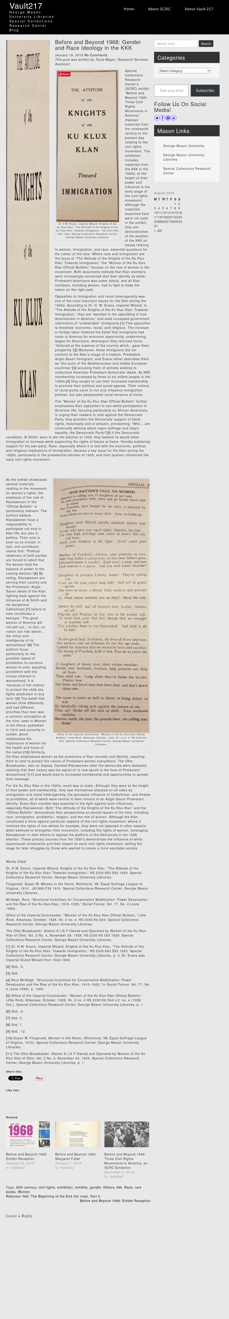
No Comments (96, 55)
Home (129, 9)
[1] (122, 323)
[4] (68, 381)
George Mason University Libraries (183, 157)
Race (128, 1187)
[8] (30, 645)
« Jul (158, 230)
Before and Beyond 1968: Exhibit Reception (26, 1156)
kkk (119, 1187)
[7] (28, 609)
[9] (18, 698)
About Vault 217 (199, 9)
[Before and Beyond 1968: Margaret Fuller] (77, 1134)
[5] (108, 432)
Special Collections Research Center (187, 170)
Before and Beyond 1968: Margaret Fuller (76, 1156)
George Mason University (183, 145)
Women (24, 1191)
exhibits (81, 1187)
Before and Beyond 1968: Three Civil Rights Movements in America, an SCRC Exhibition (126, 1161)
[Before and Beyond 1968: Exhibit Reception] (28, 1134)
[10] (26, 752)
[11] (31, 774)
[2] (75, 350)
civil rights (46, 1187)
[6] (36, 573)
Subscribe (205, 90)
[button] (87, 146)
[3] (74, 367)
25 (160, 221)
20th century (26, 1187)
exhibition (65, 1187)
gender (95, 1187)
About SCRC (159, 9)
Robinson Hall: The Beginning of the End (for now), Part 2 (53, 1196)
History (108, 1187)
